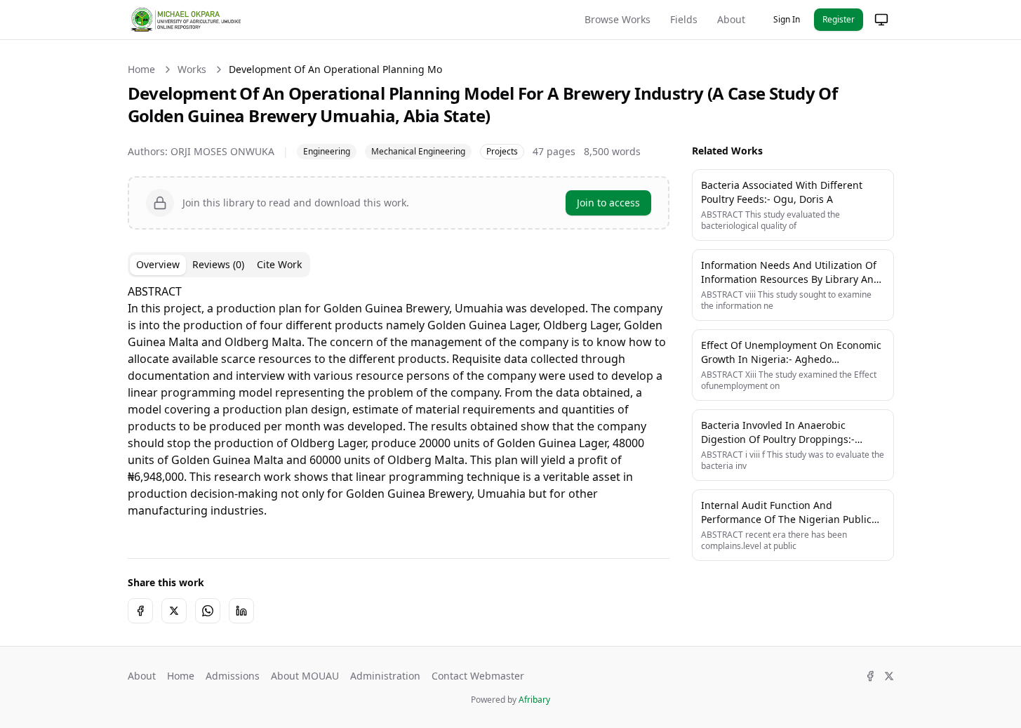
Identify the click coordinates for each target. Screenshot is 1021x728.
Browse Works (617, 19)
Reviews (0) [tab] (218, 264)
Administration (385, 675)
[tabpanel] (398, 409)
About (731, 19)
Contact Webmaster (478, 675)
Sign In (786, 19)
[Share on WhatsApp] (207, 610)
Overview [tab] (158, 264)
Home (141, 69)
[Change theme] (881, 19)
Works (192, 69)
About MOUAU (305, 675)
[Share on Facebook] (140, 610)
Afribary (534, 700)
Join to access (608, 202)
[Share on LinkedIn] (241, 610)
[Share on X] (174, 610)
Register (838, 19)
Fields (684, 19)
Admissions (233, 675)
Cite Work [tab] (279, 264)
